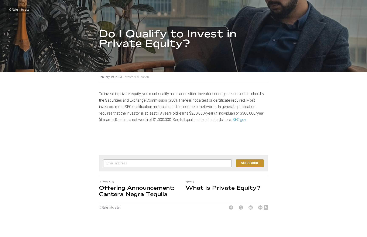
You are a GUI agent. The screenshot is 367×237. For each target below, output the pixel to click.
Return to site (20, 9)
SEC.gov (239, 119)
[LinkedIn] (250, 207)
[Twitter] (241, 207)
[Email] (260, 207)
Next (189, 182)
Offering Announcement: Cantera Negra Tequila (136, 191)
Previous (108, 182)
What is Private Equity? (223, 188)
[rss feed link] (266, 207)
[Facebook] (231, 207)
